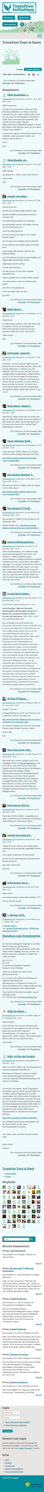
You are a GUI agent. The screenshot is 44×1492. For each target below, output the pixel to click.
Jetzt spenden (10, 24)
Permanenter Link (8, 99)
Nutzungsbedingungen (14, 1472)
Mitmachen (24, 17)
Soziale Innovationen (19, 1382)
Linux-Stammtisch (17, 1251)
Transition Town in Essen (18, 1168)
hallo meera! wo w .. (18, 882)
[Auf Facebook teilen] (29, 74)
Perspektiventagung (29, 763)
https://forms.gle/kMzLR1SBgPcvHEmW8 (20, 1118)
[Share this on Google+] (33, 74)
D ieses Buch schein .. (18, 593)
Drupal (15, 1478)
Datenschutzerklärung (14, 1469)
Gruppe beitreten (33, 69)
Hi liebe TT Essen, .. (17, 698)
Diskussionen (10, 1174)
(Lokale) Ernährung (18, 1299)
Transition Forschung (19, 1354)
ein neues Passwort (24, 1448)
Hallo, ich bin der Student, (21, 1056)
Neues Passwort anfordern (16, 1425)
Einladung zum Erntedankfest (21, 937)
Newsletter (9, 17)
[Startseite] (22, 7)
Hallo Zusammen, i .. (18, 94)
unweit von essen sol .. (19, 835)
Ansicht (39, 1263)
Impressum (9, 1466)
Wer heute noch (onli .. (19, 749)
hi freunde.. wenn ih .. (19, 353)
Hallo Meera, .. (15, 309)
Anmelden (6, 83)
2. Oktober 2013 (9, 926)
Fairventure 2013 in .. (18, 805)
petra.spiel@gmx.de (29, 997)
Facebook (22, 24)
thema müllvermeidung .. (21, 542)
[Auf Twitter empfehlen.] (38, 74)
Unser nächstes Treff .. (19, 441)
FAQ (7, 1460)
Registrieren (20, 83)
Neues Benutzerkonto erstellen (17, 1422)
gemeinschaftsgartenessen (18, 928)
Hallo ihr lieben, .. (17, 1011)
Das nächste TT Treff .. (19, 508)
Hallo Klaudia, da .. (17, 160)
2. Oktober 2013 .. (16, 915)
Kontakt (8, 1463)
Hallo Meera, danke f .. (19, 405)
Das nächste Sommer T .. (20, 474)
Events (8, 1176)
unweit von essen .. (17, 196)
